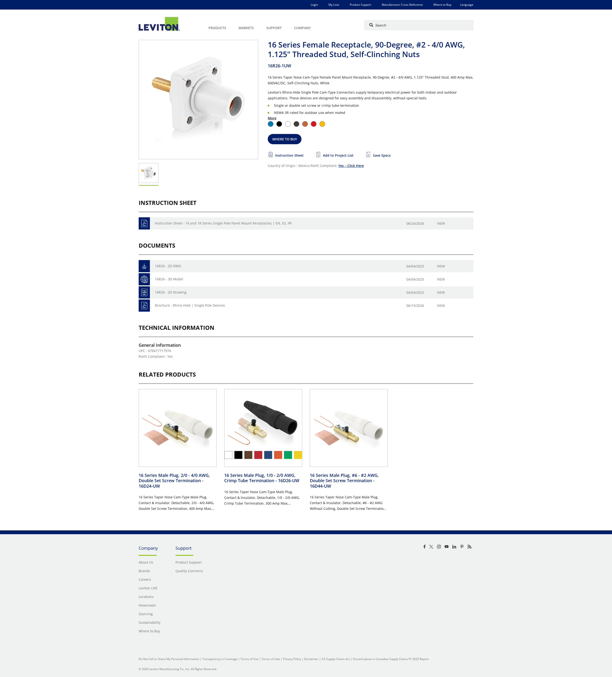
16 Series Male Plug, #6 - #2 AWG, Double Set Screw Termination (344, 480)
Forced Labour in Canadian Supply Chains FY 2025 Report (391, 659)
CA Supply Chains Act (336, 659)
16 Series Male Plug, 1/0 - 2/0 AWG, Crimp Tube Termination (261, 478)
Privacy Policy (292, 659)
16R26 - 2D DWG (168, 266)
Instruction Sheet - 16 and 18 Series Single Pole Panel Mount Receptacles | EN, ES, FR (223, 223)
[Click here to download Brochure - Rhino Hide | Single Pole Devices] (144, 305)
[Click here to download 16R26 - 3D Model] (144, 279)
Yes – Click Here (351, 165)
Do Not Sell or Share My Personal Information (169, 659)
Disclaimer (311, 659)
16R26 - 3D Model (169, 279)
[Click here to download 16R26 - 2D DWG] (144, 266)
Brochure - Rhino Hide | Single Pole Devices (190, 305)
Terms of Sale (271, 659)
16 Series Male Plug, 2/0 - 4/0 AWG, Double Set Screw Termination (174, 480)
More (272, 118)
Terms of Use (249, 659)
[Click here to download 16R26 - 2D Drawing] (144, 292)
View (441, 223)
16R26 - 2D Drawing (170, 292)
